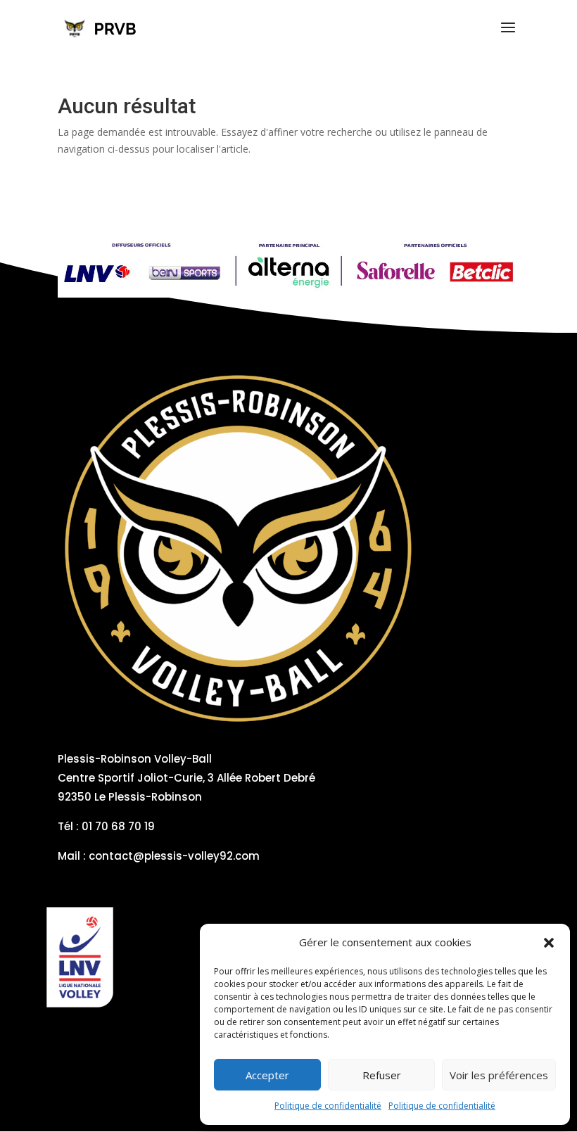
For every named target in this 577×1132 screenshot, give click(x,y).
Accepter (267, 1075)
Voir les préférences (499, 1075)
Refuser (381, 1075)
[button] (549, 943)
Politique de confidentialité (327, 1106)
